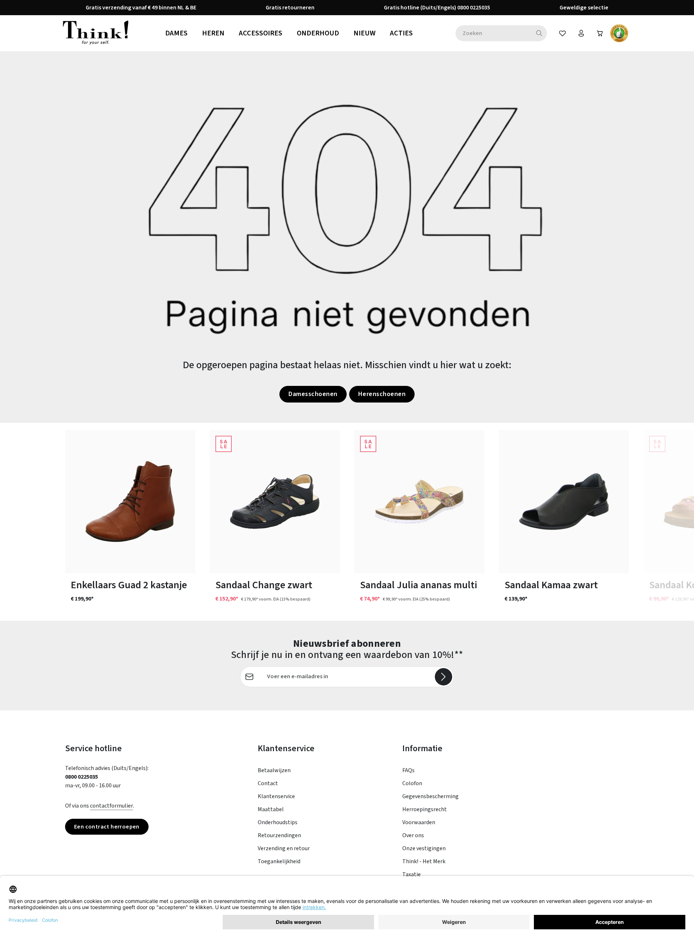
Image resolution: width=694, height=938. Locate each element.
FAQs (408, 770)
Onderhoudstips (277, 822)
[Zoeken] (539, 33)
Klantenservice (276, 796)
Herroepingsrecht (424, 809)
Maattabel (271, 809)
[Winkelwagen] (600, 33)
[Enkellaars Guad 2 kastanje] (130, 501)
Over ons (413, 835)
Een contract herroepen (107, 827)
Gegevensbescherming (430, 796)
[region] (347, 522)
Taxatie (411, 874)
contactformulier (111, 806)
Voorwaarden (418, 822)
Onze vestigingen (424, 848)
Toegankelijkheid (279, 861)
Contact (268, 783)
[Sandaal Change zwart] (275, 501)
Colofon (412, 783)
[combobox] (493, 33)
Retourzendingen (279, 835)
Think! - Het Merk (423, 861)
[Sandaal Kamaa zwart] (564, 501)
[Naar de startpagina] (95, 33)
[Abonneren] (443, 676)
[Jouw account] (581, 33)
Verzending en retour (284, 848)
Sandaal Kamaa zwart (551, 585)
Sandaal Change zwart (263, 585)
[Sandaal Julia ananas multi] (419, 501)
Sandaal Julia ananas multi (418, 585)
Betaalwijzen (274, 770)
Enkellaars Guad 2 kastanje (129, 585)
